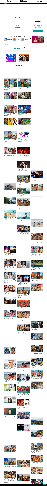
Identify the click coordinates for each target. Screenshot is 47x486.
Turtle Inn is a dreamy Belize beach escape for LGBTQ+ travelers (37, 268)
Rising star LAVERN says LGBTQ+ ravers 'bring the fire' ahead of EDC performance (10, 417)
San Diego (5, 402)
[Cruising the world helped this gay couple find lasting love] (10, 375)
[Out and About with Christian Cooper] (23, 377)
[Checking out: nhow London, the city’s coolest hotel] (37, 361)
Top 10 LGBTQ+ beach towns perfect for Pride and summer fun (9, 368)
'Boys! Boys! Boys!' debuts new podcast (23, 433)
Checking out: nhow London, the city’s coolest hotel (36, 366)
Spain (31, 278)
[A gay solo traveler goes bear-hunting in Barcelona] (37, 275)
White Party (6, 112)
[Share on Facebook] (18, 27)
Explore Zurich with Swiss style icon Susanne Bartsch (37, 329)
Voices (10, 3)
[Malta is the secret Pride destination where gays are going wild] (37, 287)
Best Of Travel (19, 3)
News (5, 189)
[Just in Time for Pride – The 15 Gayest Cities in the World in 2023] (10, 83)
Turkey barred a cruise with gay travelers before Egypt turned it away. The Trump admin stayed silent (9, 192)
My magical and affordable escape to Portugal (10, 467)
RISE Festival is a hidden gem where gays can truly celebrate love (9, 267)
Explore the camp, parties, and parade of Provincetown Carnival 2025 (9, 319)
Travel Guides (33, 226)
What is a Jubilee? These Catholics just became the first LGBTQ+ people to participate (10, 306)
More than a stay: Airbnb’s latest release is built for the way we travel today (23, 407)
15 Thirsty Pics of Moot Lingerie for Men (10, 126)
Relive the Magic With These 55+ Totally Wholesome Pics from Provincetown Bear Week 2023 (23, 127)
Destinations (6, 265)
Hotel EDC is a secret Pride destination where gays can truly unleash (36, 242)
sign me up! (37, 31)
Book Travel (31, 3)
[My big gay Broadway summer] (23, 303)
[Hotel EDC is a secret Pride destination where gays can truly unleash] (37, 236)
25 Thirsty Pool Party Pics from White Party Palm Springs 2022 (10, 114)
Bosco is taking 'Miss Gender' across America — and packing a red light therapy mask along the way (23, 170)
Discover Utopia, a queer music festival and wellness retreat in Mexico (9, 254)
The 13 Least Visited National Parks (24, 87)
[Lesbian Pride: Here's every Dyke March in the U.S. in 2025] (23, 415)
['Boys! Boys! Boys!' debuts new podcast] (23, 427)
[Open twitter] (41, 1)
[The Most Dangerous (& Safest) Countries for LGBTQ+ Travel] (24, 135)
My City (17, 16)
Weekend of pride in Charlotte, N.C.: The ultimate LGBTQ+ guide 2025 (23, 394)
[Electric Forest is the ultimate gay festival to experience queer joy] (37, 187)
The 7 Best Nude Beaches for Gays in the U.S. (10, 140)
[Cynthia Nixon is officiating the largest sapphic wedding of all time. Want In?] (37, 174)
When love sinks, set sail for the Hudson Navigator (36, 341)
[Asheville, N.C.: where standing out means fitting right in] (37, 421)
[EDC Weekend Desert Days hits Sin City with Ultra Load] (37, 458)
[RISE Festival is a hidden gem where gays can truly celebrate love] (10, 262)
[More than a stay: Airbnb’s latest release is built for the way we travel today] (23, 402)
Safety (19, 138)
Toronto (32, 436)
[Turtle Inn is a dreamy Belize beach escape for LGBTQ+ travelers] (37, 263)
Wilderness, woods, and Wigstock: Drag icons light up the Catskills (10, 392)
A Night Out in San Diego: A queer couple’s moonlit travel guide (36, 390)
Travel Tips (6, 86)
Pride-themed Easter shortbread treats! (36, 475)
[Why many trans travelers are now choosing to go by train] (10, 200)
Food (31, 473)
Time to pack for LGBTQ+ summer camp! (23, 183)
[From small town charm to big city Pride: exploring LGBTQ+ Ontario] (37, 433)
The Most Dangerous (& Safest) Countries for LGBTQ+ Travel (23, 140)
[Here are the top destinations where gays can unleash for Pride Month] (23, 202)
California (19, 317)
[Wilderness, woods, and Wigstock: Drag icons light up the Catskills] (10, 387)
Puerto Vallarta (6, 451)
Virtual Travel (25, 3)
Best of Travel (20, 112)
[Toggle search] (38, 1)
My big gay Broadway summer (23, 307)
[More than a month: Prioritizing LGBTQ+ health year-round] (10, 288)
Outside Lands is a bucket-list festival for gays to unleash (9, 156)
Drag (5, 390)
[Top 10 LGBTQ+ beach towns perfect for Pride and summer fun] (10, 363)
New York (18, 306)
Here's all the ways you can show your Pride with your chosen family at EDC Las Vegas (23, 233)
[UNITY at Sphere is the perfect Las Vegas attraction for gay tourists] (23, 278)
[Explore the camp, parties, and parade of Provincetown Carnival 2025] (10, 313)
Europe (32, 290)
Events (19, 98)
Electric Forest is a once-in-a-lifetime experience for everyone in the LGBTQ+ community (23, 333)
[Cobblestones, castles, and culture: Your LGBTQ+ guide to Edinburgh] (37, 446)
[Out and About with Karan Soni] (23, 477)
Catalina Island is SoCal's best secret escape (22, 195)
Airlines (5, 477)
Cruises (5, 378)
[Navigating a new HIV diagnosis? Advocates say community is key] (22, 39)
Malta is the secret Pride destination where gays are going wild (36, 292)
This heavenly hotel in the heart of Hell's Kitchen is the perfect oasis (36, 354)
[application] (38, 39)
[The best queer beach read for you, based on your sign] (10, 213)
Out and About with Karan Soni (23, 482)
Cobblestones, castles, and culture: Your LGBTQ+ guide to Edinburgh (37, 451)
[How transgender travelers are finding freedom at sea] (23, 215)
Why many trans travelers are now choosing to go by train (10, 206)
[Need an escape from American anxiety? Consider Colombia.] (10, 350)
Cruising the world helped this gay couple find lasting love (10, 380)
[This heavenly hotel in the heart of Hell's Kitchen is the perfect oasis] (37, 348)
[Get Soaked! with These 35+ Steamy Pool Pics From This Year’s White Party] (10, 95)
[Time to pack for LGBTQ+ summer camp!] (23, 178)
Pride (18, 205)
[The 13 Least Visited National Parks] (24, 83)
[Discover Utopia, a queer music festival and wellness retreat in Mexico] (10, 249)
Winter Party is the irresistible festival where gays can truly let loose (36, 255)
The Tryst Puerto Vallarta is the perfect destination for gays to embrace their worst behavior (9, 454)
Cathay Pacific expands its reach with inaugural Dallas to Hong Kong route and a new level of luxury (9, 480)
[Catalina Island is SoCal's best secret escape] (23, 190)
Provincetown (20, 124)
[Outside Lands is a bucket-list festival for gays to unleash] (10, 150)
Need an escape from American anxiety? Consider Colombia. (9, 355)
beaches (5, 216)
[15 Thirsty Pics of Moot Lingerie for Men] (10, 121)
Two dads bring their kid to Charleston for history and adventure (35, 229)
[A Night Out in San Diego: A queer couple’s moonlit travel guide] (37, 385)
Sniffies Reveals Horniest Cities (23, 113)
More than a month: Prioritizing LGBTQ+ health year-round (9, 293)
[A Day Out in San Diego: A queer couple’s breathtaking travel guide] (10, 399)
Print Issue (5, 203)
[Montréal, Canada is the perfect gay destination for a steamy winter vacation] (10, 275)
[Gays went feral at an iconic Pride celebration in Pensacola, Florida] (37, 373)
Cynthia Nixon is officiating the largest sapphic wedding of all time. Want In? (36, 179)
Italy (5, 303)
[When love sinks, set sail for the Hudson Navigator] (37, 336)
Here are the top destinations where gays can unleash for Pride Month (23, 207)
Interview (18, 480)
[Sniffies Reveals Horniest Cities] (24, 109)
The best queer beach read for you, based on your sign (10, 218)
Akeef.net (5, 30)
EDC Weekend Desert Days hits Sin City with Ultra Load (36, 463)
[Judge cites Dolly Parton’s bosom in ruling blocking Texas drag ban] (14, 39)
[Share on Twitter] (16, 27)
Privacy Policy (14, 484)
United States (19, 293)
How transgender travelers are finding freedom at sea (23, 220)
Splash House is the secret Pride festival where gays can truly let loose (23, 320)
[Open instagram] (42, 1)
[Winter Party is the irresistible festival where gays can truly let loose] (37, 249)
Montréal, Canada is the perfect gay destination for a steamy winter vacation (10, 280)
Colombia (5, 353)
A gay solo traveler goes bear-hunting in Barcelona (36, 280)
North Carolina (19, 392)
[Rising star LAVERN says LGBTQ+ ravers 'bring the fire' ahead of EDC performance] (10, 411)
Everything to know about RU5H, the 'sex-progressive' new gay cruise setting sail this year (23, 156)
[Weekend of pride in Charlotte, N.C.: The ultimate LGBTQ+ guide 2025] (23, 389)
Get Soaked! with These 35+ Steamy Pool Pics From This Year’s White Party (10, 101)
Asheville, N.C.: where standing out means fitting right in (37, 426)
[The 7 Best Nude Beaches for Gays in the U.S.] (10, 135)
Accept (44, 484)
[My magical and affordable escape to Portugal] (10, 461)
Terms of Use (18, 484)
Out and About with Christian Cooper (22, 382)
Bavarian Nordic (6, 291)
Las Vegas (32, 239)
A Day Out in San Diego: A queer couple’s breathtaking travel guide (9, 404)
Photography (6, 98)
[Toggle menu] (5, 1)
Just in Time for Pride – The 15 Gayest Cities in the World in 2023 (9, 88)
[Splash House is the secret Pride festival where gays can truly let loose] (23, 314)
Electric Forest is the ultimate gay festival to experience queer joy (36, 192)
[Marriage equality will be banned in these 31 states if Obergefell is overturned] (23, 290)
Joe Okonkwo (6, 24)
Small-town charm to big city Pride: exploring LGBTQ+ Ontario (37, 439)
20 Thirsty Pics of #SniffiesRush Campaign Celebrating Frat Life (23, 100)
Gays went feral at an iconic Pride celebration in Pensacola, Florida (36, 378)
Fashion (5, 124)
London (32, 364)
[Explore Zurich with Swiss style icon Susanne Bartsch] (37, 324)
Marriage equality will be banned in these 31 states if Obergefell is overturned (23, 295)
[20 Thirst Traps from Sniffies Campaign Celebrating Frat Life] (24, 95)
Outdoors (19, 86)
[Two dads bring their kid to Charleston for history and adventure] (37, 223)
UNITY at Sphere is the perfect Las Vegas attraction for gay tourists (23, 283)
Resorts (14, 3)
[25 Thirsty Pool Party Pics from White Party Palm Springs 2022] (10, 109)
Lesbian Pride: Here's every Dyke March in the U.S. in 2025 (23, 420)
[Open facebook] (39, 1)
